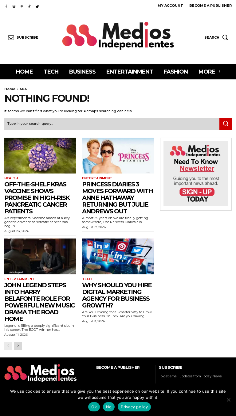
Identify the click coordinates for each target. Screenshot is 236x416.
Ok (94, 406)
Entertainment (97, 178)
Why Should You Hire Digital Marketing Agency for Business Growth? (116, 295)
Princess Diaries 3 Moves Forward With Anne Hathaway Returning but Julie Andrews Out (117, 198)
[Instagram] (13, 5)
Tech (87, 279)
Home (9, 89)
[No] (228, 400)
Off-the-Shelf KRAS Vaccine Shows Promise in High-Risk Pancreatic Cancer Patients (36, 198)
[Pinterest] (21, 5)
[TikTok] (29, 5)
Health (11, 178)
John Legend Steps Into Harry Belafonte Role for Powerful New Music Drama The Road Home (39, 301)
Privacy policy (134, 406)
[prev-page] (8, 346)
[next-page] (18, 346)
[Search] (225, 124)
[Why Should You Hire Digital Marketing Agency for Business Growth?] (118, 256)
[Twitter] (37, 5)
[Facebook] (6, 5)
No (109, 406)
